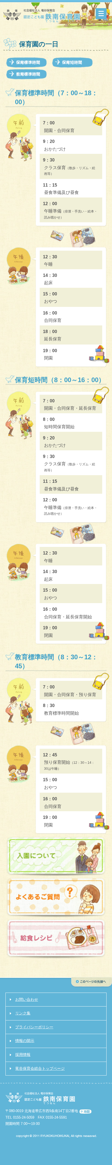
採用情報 (22, 1054)
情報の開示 (24, 1040)
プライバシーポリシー (34, 1027)
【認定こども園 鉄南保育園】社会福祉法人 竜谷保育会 (42, 16)
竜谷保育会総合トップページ (40, 1068)
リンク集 (22, 1013)
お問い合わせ (26, 999)
